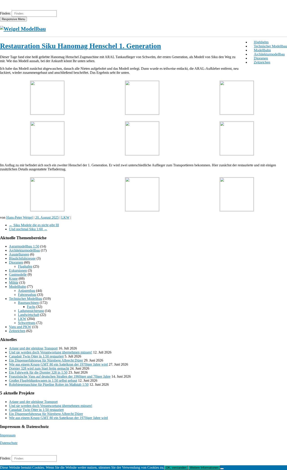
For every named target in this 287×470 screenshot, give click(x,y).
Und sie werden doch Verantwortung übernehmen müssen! (50, 352)
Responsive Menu (13, 19)
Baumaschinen (28, 303)
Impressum (7, 435)
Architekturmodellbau (269, 54)
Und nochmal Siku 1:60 (28, 229)
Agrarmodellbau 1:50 (24, 246)
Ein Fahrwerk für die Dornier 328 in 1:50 (38, 372)
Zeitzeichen (262, 62)
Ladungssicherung (31, 311)
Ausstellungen (19, 254)
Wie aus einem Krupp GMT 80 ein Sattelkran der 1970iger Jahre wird (58, 364)
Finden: (5, 13)
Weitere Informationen (204, 467)
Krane (13, 278)
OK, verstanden (176, 467)
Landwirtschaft (28, 315)
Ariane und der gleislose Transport (33, 348)
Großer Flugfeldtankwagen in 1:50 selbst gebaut (43, 380)
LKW (65, 217)
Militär (13, 282)
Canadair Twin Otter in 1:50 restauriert (36, 356)
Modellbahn (262, 50)
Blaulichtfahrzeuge (22, 258)
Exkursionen (18, 270)
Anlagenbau (26, 290)
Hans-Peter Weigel (19, 217)
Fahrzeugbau (27, 294)
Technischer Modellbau (270, 46)
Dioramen (261, 58)
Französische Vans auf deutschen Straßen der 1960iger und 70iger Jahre (60, 376)
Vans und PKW (20, 327)
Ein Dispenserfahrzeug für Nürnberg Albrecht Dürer (46, 360)
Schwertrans (26, 323)
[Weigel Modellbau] (23, 29)
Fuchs (31, 307)
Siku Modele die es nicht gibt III (34, 225)
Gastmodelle (18, 274)
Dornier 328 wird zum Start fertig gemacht (39, 368)
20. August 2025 (47, 217)
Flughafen (25, 266)
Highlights (261, 42)
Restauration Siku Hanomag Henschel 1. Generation (80, 46)
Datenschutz (8, 443)
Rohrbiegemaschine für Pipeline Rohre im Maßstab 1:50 (49, 384)
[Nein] (222, 468)
